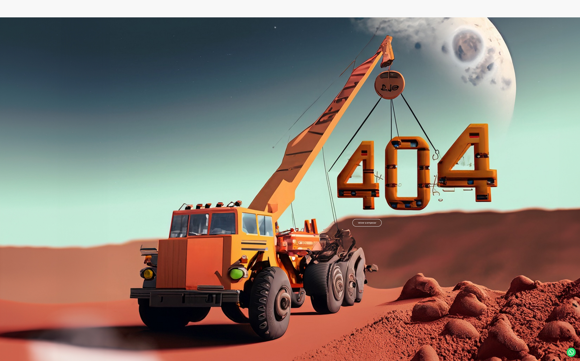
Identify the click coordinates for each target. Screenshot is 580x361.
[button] (367, 223)
